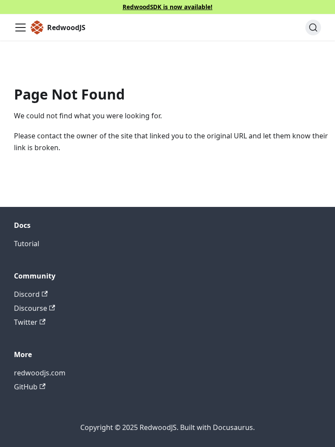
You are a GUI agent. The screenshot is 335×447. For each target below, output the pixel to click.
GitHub (26, 387)
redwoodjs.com (39, 373)
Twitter (26, 322)
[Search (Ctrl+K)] (313, 27)
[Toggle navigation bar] (20, 27)
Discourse (30, 308)
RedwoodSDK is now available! (167, 7)
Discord (27, 294)
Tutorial (26, 243)
